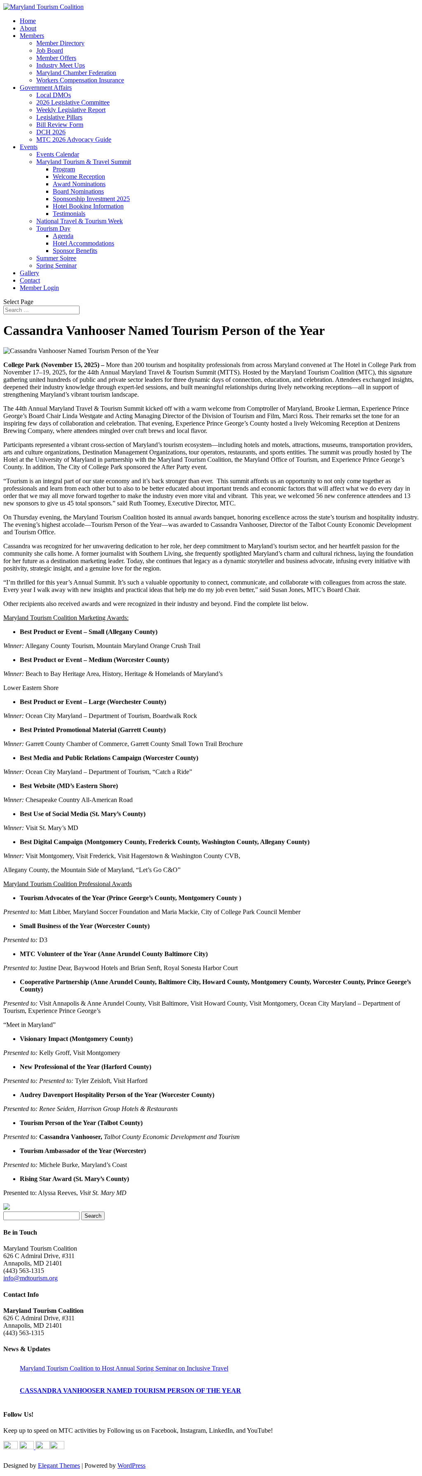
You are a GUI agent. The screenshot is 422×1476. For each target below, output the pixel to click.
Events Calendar (57, 154)
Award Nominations (79, 183)
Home (28, 20)
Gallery (29, 272)
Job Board (49, 50)
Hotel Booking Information (88, 206)
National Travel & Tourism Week (79, 221)
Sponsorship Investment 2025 (91, 198)
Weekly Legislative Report (71, 109)
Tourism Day (53, 228)
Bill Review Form (59, 124)
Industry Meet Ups (60, 65)
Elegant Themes (59, 1465)
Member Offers (56, 57)
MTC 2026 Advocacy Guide (73, 139)
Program (64, 169)
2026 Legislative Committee (73, 102)
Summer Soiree (56, 258)
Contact (30, 280)
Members (32, 35)
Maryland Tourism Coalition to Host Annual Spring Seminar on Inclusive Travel (124, 1368)
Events (29, 146)
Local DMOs (53, 94)
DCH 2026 (51, 132)
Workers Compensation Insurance (80, 80)
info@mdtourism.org (30, 1278)
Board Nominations (78, 191)
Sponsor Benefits (75, 250)
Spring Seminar (56, 265)
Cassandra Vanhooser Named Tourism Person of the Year (130, 1390)
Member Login (39, 287)
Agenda (63, 235)
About (28, 28)
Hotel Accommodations (83, 243)
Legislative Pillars (59, 117)
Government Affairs (46, 87)
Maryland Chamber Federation (76, 72)
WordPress (131, 1465)
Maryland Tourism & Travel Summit (83, 161)
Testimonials (69, 213)
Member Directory (60, 43)
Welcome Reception (79, 176)
